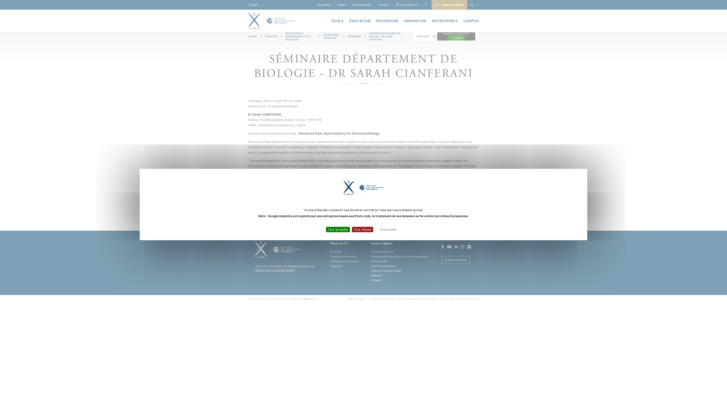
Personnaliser (388, 229)
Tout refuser (362, 229)
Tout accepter (338, 229)
